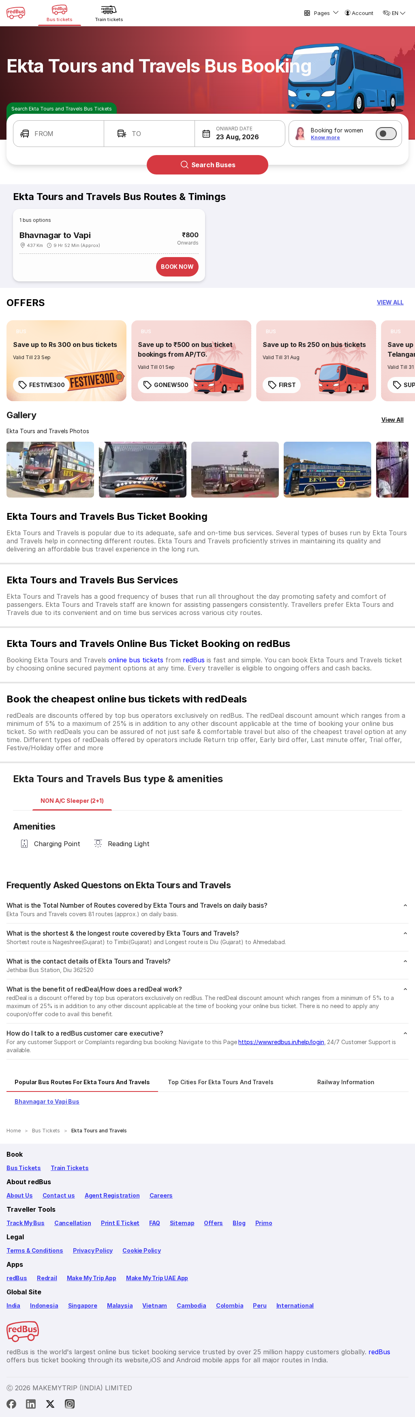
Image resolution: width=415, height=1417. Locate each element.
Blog (239, 1222)
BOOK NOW (177, 266)
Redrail (47, 1277)
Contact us (59, 1195)
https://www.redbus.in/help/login (281, 1041)
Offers (213, 1222)
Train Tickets (70, 1167)
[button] (58, 134)
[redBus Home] (15, 13)
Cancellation (72, 1222)
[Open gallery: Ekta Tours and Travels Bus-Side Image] (235, 470)
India (13, 1305)
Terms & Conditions (34, 1250)
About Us (19, 1195)
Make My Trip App (91, 1277)
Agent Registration (112, 1195)
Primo (263, 1222)
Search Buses (213, 165)
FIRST (287, 384)
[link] (66, 360)
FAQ (154, 1222)
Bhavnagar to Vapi (54, 235)
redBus (194, 660)
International (295, 1305)
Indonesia (44, 1305)
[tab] (72, 801)
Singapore (82, 1305)
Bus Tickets (23, 1167)
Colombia (230, 1305)
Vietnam (154, 1305)
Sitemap (182, 1222)
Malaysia (120, 1305)
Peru (259, 1305)
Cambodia (191, 1305)
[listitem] (21, 331)
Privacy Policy (93, 1250)
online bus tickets (135, 660)
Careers (161, 1195)
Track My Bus (25, 1222)
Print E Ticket (120, 1222)
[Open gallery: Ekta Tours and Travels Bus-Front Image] (50, 470)
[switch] (386, 133)
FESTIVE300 (47, 384)
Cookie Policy (141, 1250)
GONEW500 (171, 384)
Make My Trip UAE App (157, 1277)
